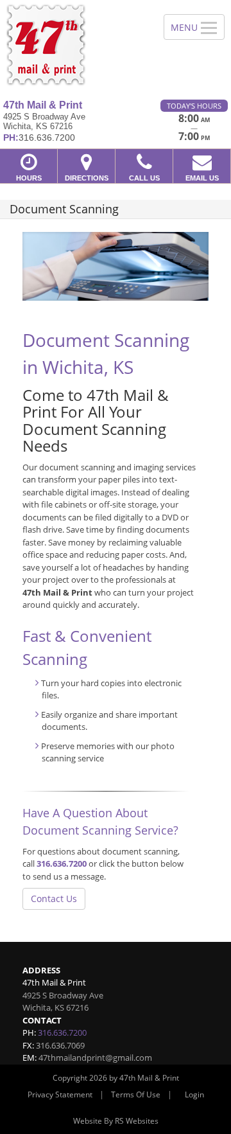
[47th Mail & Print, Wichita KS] (74, 45)
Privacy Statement (60, 1094)
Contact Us (54, 898)
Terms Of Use (135, 1094)
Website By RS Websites (115, 1120)
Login (194, 1094)
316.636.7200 (62, 863)
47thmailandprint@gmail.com (95, 1057)
